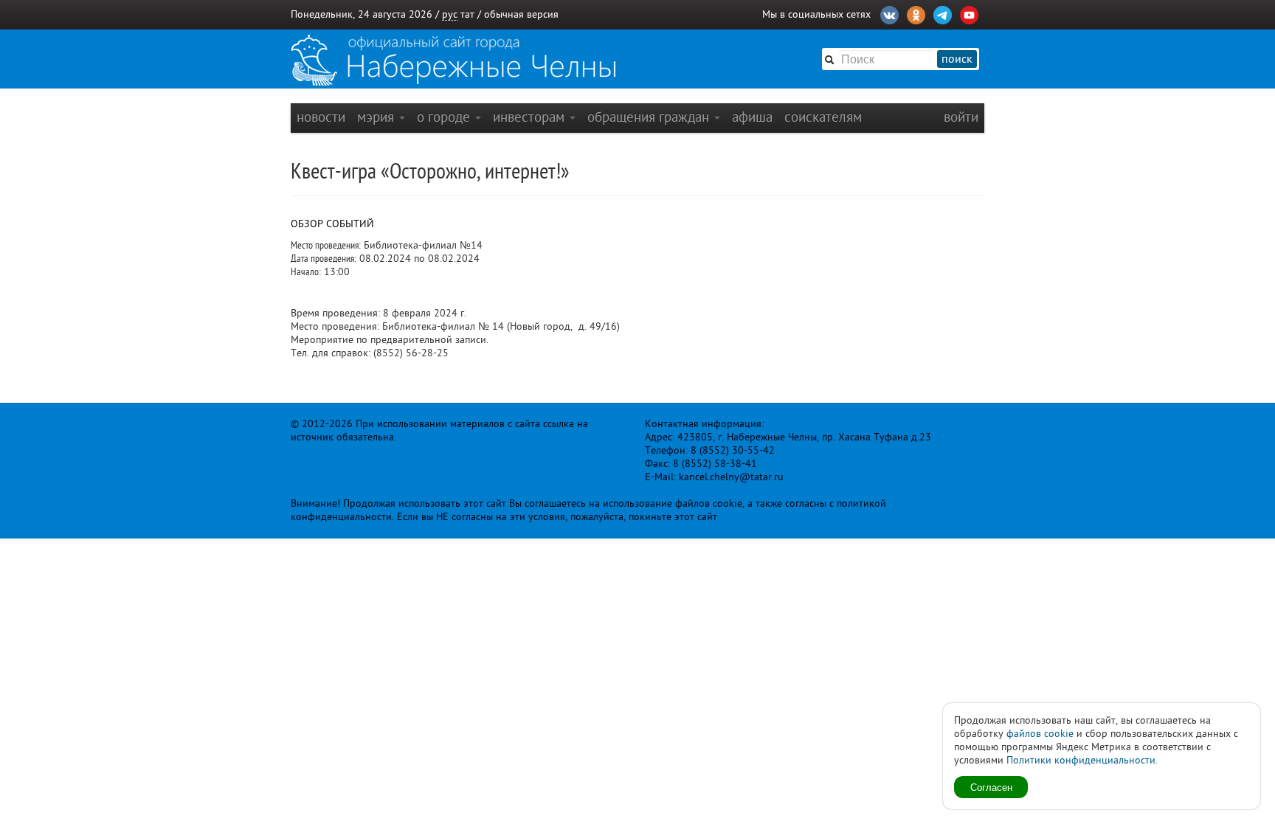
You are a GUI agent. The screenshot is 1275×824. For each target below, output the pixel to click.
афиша (752, 117)
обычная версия (521, 14)
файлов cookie (1040, 733)
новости (321, 117)
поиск (956, 59)
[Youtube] (969, 13)
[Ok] (916, 13)
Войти (961, 117)
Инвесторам (530, 117)
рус (449, 14)
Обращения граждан (650, 117)
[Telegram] (942, 13)
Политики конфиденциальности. (1082, 760)
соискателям (823, 117)
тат (467, 14)
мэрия (377, 117)
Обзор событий (332, 223)
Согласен (991, 787)
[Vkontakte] (889, 13)
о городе (445, 117)
